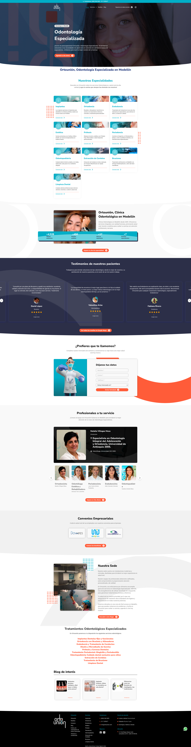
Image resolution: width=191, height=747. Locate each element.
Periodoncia (123, 134)
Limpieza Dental (67, 186)
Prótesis (95, 134)
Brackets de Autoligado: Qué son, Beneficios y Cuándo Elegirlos (129, 685)
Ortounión (73, 718)
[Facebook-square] (101, 732)
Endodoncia (123, 108)
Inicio (87, 7)
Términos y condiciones (74, 734)
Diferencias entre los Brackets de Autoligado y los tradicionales (101, 685)
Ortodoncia (95, 108)
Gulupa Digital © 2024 (101, 746)
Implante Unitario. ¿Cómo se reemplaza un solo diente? (73, 684)
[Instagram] (104, 732)
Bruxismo (123, 160)
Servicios (92, 7)
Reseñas (100, 7)
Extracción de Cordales (95, 160)
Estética (67, 134)
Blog (105, 7)
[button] (1, 300)
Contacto (73, 723)
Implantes (67, 108)
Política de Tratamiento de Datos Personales (75, 729)
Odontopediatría (67, 160)
